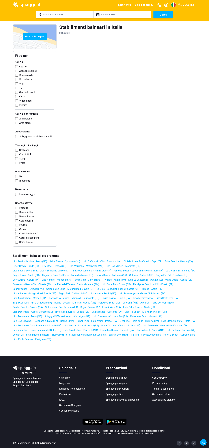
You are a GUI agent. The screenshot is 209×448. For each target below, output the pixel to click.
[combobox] (64, 14)
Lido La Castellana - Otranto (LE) (145, 279)
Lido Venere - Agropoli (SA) (56, 279)
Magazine (64, 383)
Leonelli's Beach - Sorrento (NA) (117, 330)
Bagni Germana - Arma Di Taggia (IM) (32, 302)
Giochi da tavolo (27, 92)
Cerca (163, 14)
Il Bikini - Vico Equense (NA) (146, 334)
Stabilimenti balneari (116, 377)
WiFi (21, 83)
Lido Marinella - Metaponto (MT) (86, 266)
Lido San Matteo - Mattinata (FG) (123, 266)
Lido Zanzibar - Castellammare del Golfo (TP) (37, 330)
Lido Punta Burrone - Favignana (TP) (32, 339)
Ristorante (24, 180)
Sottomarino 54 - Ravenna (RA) (61, 307)
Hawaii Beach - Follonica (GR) (111, 275)
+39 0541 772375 (111, 433)
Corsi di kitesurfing (29, 237)
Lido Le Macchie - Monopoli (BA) (81, 325)
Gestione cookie (161, 394)
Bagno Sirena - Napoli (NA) (74, 321)
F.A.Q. (62, 399)
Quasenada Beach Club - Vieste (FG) (32, 284)
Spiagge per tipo (114, 394)
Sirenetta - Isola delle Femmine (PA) (139, 321)
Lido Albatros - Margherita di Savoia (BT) (34, 293)
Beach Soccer (26, 216)
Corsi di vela (26, 242)
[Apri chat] (203, 442)
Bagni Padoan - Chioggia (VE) (28, 288)
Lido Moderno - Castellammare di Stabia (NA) (37, 325)
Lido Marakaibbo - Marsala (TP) (30, 298)
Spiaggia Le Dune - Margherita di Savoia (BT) (70, 288)
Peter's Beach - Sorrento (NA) (179, 334)
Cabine (23, 66)
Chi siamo (64, 377)
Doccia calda (26, 75)
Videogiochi (25, 100)
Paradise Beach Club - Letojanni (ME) (118, 302)
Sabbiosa (24, 150)
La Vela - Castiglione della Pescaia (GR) (118, 288)
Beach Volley (26, 212)
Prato (22, 162)
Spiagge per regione (116, 383)
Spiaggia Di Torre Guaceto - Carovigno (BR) (67, 316)
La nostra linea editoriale (72, 388)
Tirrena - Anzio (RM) (152, 288)
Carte (22, 96)
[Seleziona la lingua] (173, 4)
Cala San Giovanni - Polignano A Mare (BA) (35, 321)
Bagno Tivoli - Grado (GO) (26, 275)
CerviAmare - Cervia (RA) (26, 279)
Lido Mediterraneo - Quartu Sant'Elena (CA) (156, 298)
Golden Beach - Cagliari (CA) (28, 307)
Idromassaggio (27, 194)
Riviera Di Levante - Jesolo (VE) (72, 311)
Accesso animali (28, 70)
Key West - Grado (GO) (54, 266)
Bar (21, 176)
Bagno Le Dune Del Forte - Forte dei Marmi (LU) (67, 275)
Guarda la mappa (34, 36)
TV (20, 88)
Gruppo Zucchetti (22, 385)
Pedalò (23, 225)
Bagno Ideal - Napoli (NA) (150, 330)
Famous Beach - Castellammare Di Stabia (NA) (138, 270)
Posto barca (25, 79)
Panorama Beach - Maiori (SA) (146, 316)
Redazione (65, 394)
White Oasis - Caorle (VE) (178, 279)
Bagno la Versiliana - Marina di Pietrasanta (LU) (74, 298)
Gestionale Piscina (69, 410)
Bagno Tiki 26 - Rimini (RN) (73, 293)
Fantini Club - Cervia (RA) (86, 279)
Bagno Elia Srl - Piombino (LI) (171, 275)
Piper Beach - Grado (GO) (26, 266)
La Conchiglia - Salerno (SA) (180, 270)
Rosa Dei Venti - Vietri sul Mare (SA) (120, 325)
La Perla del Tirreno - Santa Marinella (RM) (76, 284)
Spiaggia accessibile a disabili (35, 136)
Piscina (23, 105)
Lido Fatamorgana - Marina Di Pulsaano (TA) (141, 293)
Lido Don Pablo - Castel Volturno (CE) (33, 311)
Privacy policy (159, 383)
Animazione (25, 118)
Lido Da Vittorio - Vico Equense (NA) (101, 261)
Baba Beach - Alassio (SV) (179, 261)
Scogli (22, 158)
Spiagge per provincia (117, 388)
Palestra (23, 207)
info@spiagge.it (126, 433)
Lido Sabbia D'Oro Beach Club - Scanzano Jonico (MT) (42, 270)
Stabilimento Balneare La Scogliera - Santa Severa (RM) (99, 334)
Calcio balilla (26, 220)
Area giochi (25, 122)
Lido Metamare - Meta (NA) (27, 316)
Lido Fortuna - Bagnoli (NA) (180, 330)
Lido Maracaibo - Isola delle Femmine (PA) (165, 325)
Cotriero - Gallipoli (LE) (141, 275)
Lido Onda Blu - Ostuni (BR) (116, 284)
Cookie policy (159, 377)
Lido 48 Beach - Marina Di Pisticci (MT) (146, 311)
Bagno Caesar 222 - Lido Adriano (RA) (100, 307)
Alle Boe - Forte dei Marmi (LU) (157, 302)
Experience (124, 4)
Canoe (22, 229)
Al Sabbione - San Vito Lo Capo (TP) (143, 261)
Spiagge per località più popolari (123, 399)
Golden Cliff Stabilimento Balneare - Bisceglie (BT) (40, 334)
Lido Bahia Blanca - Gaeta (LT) (139, 307)
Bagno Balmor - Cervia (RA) (116, 298)
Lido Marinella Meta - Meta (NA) (30, 261)
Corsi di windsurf (28, 233)
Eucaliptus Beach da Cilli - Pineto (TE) (153, 284)
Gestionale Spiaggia (70, 405)
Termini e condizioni (163, 388)
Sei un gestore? (144, 4)
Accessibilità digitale (163, 399)
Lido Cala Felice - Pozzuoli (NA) (81, 330)
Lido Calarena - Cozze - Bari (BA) (110, 316)
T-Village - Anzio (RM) (114, 279)
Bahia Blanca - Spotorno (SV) (64, 261)
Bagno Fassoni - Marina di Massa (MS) (75, 302)
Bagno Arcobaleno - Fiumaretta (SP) (92, 270)
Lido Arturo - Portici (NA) (103, 293)
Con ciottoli (25, 154)
